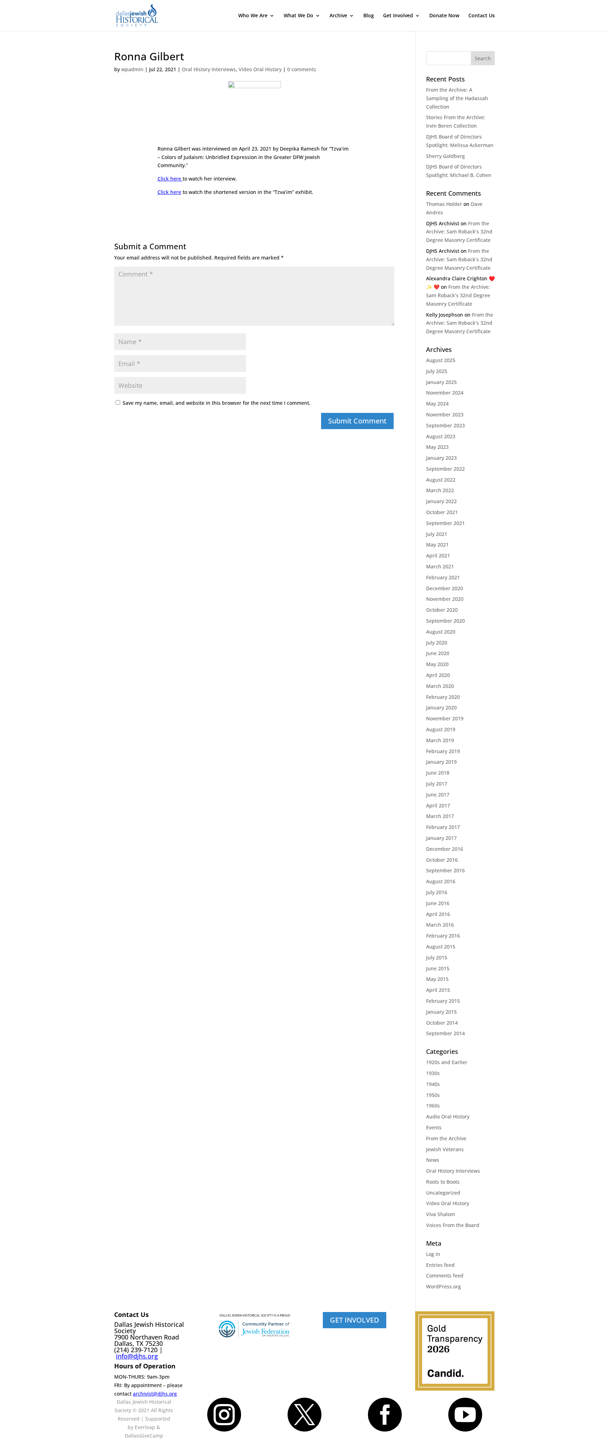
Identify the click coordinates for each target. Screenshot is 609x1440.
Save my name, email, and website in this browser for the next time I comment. (216, 402)
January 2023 (441, 457)
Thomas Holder (444, 204)
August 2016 (440, 881)
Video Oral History (260, 69)
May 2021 (437, 544)
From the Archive (446, 1138)
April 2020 (438, 675)
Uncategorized (443, 1192)
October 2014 (442, 1022)
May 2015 (437, 979)
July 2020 (436, 642)
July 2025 (436, 371)
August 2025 (440, 360)
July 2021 (436, 534)
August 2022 (440, 479)
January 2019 (441, 761)
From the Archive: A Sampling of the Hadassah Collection (457, 98)
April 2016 (438, 914)
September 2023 (445, 425)
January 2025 (441, 382)
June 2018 (437, 772)
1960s (433, 1105)
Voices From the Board (452, 1225)
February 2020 (443, 697)
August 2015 (440, 946)
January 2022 (441, 501)
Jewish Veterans (445, 1149)
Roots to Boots (443, 1181)
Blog (368, 16)
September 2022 (445, 468)
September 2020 (445, 620)
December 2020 (444, 588)
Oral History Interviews (209, 69)
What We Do (298, 16)
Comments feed (444, 1275)
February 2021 (443, 577)
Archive (338, 16)
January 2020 (441, 707)
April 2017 (438, 805)
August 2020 (440, 631)
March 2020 (440, 686)
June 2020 (437, 653)
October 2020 (442, 609)
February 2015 (443, 1000)
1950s (433, 1095)
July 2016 (436, 892)
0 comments (301, 69)
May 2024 (437, 403)
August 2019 (440, 729)
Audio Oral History (447, 1116)
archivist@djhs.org (155, 1393)
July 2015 (436, 957)
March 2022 (440, 490)
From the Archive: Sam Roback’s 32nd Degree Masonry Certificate (459, 232)
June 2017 (437, 794)
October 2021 (442, 512)
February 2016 (443, 935)
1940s (433, 1084)
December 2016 (444, 849)
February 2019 (443, 751)
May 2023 (437, 447)
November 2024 (444, 392)
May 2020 (437, 664)
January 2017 (441, 838)
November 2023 (444, 414)
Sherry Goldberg (445, 156)
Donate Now (444, 16)
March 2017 (440, 816)
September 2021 (445, 523)
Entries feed (440, 1265)
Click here (170, 178)
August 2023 (440, 436)
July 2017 (436, 783)
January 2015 (441, 1011)
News (432, 1160)
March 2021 (440, 566)
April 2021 (438, 555)
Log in (433, 1254)
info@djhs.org (137, 1356)
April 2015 (438, 990)
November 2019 (444, 718)
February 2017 (443, 827)
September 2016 (445, 870)
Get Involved (398, 16)
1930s (433, 1073)
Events (434, 1127)
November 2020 (444, 599)
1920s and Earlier (446, 1062)
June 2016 (437, 903)
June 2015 (437, 968)
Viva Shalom (440, 1214)
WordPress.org (443, 1286)
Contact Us (481, 16)
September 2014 (445, 1033)
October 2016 (442, 859)
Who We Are (252, 16)
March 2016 (440, 924)
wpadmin (132, 69)
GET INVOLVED (354, 1320)
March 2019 (440, 740)
